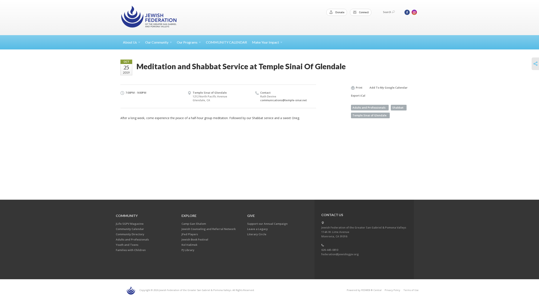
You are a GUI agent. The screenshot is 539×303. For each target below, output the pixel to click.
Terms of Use (411, 290)
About (130, 42)
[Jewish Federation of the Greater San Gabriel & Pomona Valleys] (149, 17)
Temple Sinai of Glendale (210, 92)
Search (387, 12)
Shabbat (397, 107)
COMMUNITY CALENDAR (226, 42)
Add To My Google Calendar (389, 87)
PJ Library (187, 250)
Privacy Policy (392, 290)
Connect (363, 12)
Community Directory (130, 234)
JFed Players (189, 234)
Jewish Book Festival (194, 239)
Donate (339, 12)
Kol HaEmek (189, 245)
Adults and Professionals (369, 107)
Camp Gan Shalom (193, 224)
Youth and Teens (127, 245)
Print (359, 87)
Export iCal (358, 95)
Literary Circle (256, 234)
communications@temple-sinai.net (283, 100)
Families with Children (131, 250)
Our (187, 42)
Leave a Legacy (257, 229)
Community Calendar (130, 229)
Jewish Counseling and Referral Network (208, 229)
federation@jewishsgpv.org (340, 254)
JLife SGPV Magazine (130, 224)
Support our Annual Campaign (267, 224)
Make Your (265, 42)
